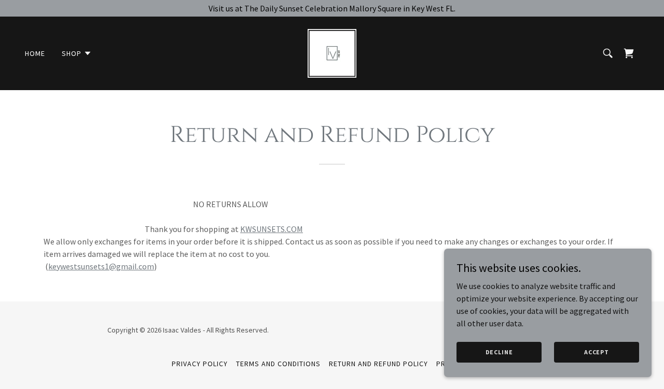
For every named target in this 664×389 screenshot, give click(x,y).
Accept (596, 352)
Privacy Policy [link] (200, 363)
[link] (332, 52)
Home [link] (35, 53)
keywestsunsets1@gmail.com (101, 266)
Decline (499, 352)
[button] (77, 53)
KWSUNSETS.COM (271, 229)
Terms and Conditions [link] (278, 363)
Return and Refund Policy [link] (378, 363)
